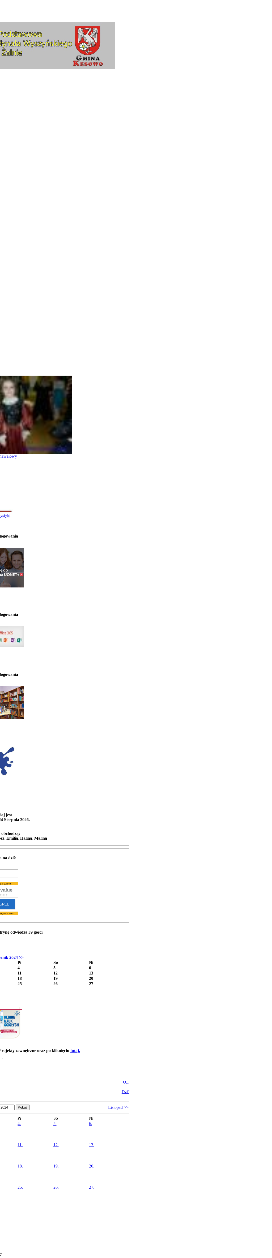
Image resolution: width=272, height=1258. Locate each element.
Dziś (125, 1091)
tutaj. (75, 1050)
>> (21, 957)
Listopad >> (118, 1107)
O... (126, 1082)
